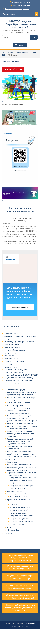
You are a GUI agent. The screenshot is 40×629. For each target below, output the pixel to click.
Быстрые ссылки (9, 14)
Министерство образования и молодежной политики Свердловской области (20, 558)
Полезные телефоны (18, 513)
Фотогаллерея (9, 356)
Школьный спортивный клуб (15, 361)
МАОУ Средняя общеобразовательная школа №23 (20, 24)
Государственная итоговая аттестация (19, 378)
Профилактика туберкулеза (20, 518)
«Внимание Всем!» (14, 530)
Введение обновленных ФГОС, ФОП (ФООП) (21, 375)
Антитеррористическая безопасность (21, 494)
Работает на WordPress (14, 624)
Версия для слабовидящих (13, 69)
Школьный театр (10, 367)
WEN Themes (22, 626)
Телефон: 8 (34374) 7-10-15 (21, 2)
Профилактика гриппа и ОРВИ (21, 516)
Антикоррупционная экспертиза (19, 403)
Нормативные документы (19, 496)
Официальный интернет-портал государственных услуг (20, 577)
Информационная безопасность (19, 465)
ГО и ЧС (10, 527)
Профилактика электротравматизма (24, 483)
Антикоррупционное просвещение (20, 423)
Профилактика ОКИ (17, 524)
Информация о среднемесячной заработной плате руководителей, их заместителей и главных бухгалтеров (21, 454)
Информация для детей (19, 510)
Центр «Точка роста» (12, 353)
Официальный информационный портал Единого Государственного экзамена (20, 608)
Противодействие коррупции (15, 350)
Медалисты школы (11, 358)
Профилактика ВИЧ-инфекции (21, 521)
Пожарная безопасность (16, 491)
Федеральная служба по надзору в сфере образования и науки (20, 586)
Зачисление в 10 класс (12, 347)
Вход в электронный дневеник (17, 9)
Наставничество (10, 364)
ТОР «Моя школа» (11, 334)
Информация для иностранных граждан (19, 342)
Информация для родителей (21, 507)
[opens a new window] (20, 89)
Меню (22, 45)
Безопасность (9, 459)
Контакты (8, 533)
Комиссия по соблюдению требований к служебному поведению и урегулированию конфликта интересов (22, 418)
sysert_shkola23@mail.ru (21, 5)
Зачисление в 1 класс (12, 344)
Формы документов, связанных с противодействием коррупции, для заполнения (20, 433)
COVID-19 (13, 504)
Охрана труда (12, 462)
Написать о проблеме (20, 307)
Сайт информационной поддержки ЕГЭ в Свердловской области (20, 596)
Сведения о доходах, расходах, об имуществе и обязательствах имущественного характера (20, 441)
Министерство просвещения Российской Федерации (20, 567)
